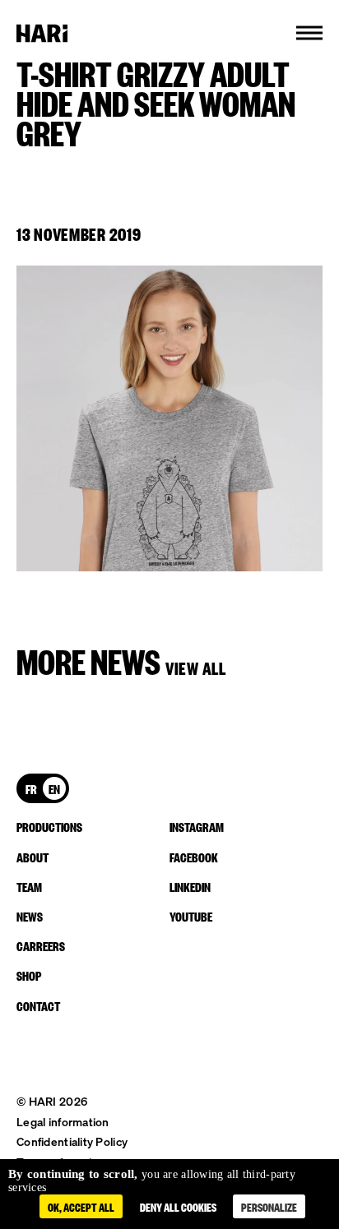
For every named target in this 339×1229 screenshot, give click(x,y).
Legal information (62, 1122)
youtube (191, 916)
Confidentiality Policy (72, 1141)
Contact (38, 1005)
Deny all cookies (178, 1206)
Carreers (40, 945)
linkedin (190, 886)
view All (195, 667)
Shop (28, 975)
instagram (197, 826)
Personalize (269, 1206)
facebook (194, 857)
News (29, 916)
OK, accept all (81, 1206)
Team (29, 886)
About (32, 857)
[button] (309, 33)
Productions (49, 826)
